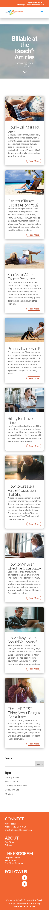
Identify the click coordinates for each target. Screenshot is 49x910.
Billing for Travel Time (20, 420)
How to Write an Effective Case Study (24, 566)
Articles (8, 844)
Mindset (9, 794)
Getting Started (12, 777)
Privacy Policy (33, 903)
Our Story (9, 842)
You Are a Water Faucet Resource (21, 276)
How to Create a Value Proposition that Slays (22, 490)
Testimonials (11, 860)
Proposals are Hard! (24, 348)
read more (34, 161)
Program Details (12, 857)
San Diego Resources (14, 863)
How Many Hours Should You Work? (22, 639)
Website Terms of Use (24, 906)
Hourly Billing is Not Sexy (23, 129)
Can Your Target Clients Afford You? (23, 202)
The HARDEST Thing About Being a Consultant (24, 712)
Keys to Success (12, 781)
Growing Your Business (16, 785)
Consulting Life (12, 789)
